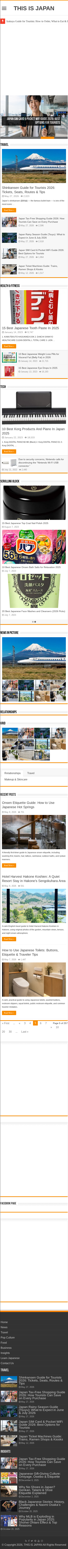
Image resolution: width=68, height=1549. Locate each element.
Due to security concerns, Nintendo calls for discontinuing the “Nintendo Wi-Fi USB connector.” (41, 462)
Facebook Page (8, 1203)
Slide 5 (61, 138)
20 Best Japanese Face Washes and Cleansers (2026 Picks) (33, 611)
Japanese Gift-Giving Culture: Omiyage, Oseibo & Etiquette (40, 1475)
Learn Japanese (10, 1358)
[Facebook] (29, 1541)
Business (6, 1347)
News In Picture (9, 633)
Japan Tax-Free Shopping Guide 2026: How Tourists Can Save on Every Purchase (42, 1395)
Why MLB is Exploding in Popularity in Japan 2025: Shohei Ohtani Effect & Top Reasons (38, 1521)
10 (57, 1027)
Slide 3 (34, 138)
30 (10, 1031)
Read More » (9, 210)
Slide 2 (20, 138)
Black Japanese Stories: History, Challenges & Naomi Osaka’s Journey (42, 1504)
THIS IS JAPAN (34, 8)
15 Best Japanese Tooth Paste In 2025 (30, 328)
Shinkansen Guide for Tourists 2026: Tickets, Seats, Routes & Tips (41, 1380)
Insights (5, 1353)
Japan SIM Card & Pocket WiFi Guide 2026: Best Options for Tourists (41, 1424)
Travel (4, 145)
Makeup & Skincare (15, 779)
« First (5, 1023)
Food (4, 1342)
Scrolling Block (9, 481)
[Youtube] (38, 1541)
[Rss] (26, 1541)
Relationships (8, 712)
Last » (24, 1031)
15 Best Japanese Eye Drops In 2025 (37, 368)
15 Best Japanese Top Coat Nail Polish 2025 (25, 523)
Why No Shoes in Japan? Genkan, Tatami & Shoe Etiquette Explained (37, 1490)
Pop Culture (8, 1337)
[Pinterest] (35, 1541)
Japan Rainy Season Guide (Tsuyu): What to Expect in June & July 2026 (41, 1410)
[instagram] (42, 1541)
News (4, 1327)
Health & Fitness (10, 286)
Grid (2, 723)
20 (3, 1031)
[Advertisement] (34, 59)
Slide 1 (7, 138)
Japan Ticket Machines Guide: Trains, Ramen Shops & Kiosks (41, 1438)
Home (4, 1322)
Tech (3, 387)
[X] (32, 1541)
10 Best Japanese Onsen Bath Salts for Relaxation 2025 (31, 567)
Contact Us (7, 1363)
